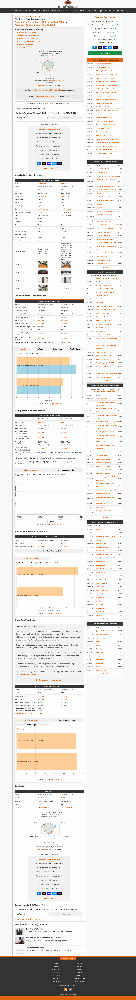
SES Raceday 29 (101, 328)
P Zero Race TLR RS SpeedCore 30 (106, 338)
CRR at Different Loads (103, 96)
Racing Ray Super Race (103, 463)
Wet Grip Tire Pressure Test (105, 71)
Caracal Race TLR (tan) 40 (105, 186)
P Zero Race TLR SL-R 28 (103, 313)
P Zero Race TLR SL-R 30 (103, 317)
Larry (98, 645)
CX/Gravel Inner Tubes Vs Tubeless (107, 89)
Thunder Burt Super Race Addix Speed (106, 416)
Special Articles (56, 982)
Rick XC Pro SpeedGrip (103, 459)
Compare (38, 919)
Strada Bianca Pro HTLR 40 (105, 200)
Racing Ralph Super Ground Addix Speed (105, 446)
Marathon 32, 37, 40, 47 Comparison (107, 150)
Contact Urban (101, 544)
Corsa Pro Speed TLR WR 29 (104, 289)
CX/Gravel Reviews (27, 919)
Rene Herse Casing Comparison (107, 110)
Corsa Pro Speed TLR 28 (103, 285)
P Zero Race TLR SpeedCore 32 (106, 243)
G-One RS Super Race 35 (104, 236)
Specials (73, 11)
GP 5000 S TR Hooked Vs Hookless (106, 92)
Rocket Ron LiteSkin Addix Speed (107, 422)
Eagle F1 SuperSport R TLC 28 (105, 363)
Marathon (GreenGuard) (104, 569)
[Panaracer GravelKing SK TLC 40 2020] (66, 267)
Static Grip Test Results (25, 44)
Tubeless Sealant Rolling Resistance (107, 143)
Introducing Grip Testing (104, 117)
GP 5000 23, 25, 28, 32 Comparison (106, 139)
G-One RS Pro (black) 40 (104, 232)
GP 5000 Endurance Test (104, 135)
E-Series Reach (101, 579)
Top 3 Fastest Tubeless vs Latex (106, 107)
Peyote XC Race (101, 504)
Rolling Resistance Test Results (27, 38)
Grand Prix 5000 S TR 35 (104, 169)
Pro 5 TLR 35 (100, 193)
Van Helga (99, 649)
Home (15, 11)
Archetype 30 (100, 302)
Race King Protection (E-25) (105, 432)
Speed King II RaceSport (104, 452)
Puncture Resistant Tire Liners (106, 82)
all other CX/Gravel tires (57, 81)
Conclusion (21, 47)
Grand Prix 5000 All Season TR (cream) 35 (106, 216)
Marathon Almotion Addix (104, 554)
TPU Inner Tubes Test (103, 67)
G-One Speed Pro (101, 399)
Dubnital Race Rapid (103, 473)
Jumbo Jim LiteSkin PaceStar (105, 631)
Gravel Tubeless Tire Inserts (105, 78)
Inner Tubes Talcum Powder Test (107, 74)
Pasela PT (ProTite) (102, 561)
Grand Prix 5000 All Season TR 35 (107, 225)
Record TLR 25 (100, 299)
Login (100, 11)
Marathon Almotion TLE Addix (106, 558)
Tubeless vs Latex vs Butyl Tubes (106, 146)
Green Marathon (101, 583)
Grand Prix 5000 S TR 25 (103, 356)
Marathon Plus (101, 608)
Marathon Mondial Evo (103, 612)
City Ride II (99, 605)
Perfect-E (99, 615)
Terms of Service (79, 979)
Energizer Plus (100, 572)
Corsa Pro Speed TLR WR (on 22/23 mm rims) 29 (105, 293)
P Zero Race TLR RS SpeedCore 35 (107, 190)
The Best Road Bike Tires (104, 64)
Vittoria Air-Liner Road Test (105, 121)
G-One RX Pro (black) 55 (103, 466)
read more (73, 103)
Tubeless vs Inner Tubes (104, 153)
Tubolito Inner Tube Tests (104, 132)
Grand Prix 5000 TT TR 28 (104, 306)
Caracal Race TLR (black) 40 (105, 211)
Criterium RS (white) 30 (103, 377)
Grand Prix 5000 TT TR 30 (104, 320)
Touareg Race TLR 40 (103, 260)
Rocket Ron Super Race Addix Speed (105, 498)
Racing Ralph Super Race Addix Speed (106, 512)
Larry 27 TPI (100, 656)
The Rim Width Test (102, 128)
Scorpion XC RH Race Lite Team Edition (106, 410)
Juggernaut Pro (101, 670)
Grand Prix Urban (102, 533)
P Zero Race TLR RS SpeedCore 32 (107, 176)
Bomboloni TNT (101, 659)
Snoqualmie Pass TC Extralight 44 (106, 181)
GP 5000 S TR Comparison (104, 103)
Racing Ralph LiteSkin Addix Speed (105, 485)
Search (93, 11)
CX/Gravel (45, 11)
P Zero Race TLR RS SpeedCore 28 (106, 373)
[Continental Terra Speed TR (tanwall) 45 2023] (43, 267)
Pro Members (118, 11)
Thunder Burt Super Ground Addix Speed (105, 403)
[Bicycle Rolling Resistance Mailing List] (70, 991)
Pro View (107, 11)
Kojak (98, 601)
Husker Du (99, 652)
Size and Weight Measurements (28, 36)
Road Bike (23, 11)
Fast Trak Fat (100, 638)
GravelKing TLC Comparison (106, 125)
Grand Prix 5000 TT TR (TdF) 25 (105, 310)
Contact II (99, 594)
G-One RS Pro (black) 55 (103, 470)
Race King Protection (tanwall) (106, 490)
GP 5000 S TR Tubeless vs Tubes (106, 99)
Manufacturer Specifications (26, 33)
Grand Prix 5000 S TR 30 (103, 352)
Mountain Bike (34, 11)
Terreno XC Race (101, 455)
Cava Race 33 (101, 208)
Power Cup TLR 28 (102, 366)
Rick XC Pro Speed (102, 442)
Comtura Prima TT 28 (103, 335)
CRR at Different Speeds (104, 114)
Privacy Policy (79, 982)
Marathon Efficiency (103, 547)
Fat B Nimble (100, 667)
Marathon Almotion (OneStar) (106, 536)
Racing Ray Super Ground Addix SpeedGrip (106, 478)
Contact (79, 973)
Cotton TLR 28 (100, 331)
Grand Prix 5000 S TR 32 (104, 172)
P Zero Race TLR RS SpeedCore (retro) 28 (106, 346)
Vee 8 (98, 641)
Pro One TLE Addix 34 (103, 221)
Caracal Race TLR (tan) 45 (105, 228)
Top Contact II (100, 587)
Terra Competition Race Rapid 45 (106, 247)
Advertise (79, 976)
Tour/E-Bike (55, 11)
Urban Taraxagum (102, 590)
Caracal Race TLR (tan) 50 (105, 253)
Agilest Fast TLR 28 (102, 359)
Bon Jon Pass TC (101, 529)
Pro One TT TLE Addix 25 (104, 324)
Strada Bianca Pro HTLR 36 (105, 239)
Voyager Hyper (101, 540)
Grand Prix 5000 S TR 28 (103, 342)
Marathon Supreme (102, 551)
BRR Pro (79, 964)
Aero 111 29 (100, 370)
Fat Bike (65, 11)
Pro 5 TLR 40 (100, 204)
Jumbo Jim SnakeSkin (103, 634)
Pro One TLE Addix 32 (103, 256)
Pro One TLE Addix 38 (103, 197)
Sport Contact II (101, 565)
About (79, 970)
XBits (68, 994)
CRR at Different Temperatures (106, 85)
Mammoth (99, 663)
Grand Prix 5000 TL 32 (103, 264)
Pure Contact (100, 576)
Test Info (81, 11)
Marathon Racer (101, 597)
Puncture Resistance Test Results (28, 41)
